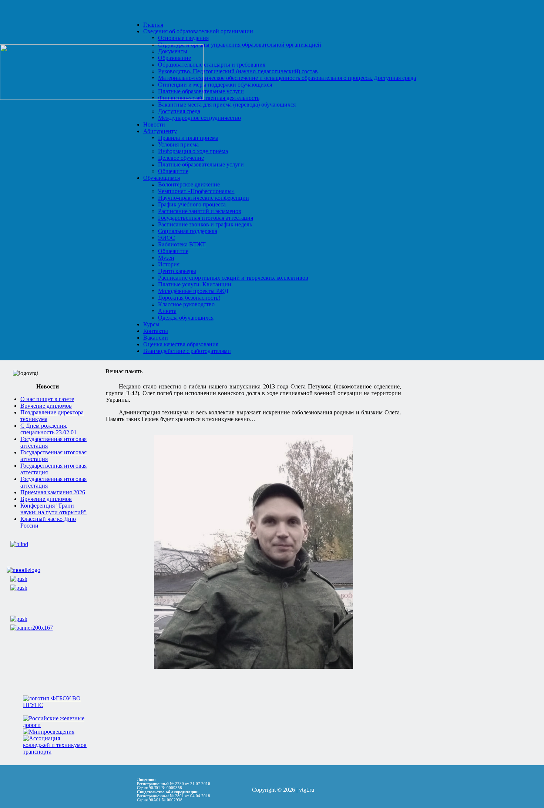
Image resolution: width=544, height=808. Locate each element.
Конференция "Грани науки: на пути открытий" (53, 508)
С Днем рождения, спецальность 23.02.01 (48, 428)
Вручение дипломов (46, 406)
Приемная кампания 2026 (52, 492)
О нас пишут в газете (47, 399)
